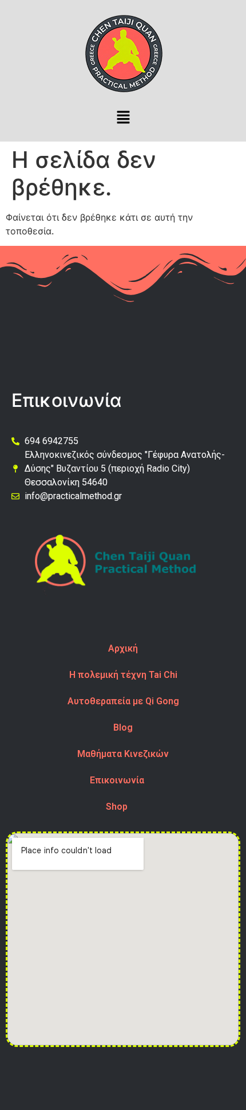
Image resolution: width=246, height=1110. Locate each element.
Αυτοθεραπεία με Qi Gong (123, 701)
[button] (123, 117)
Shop (117, 806)
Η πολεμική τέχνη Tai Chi (123, 674)
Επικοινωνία (117, 780)
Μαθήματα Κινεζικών (123, 753)
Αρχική (123, 648)
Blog (123, 727)
